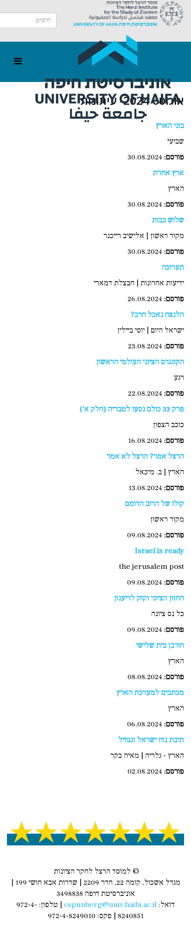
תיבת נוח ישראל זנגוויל (151, 740)
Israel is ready (159, 551)
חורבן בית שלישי (160, 645)
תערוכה (173, 267)
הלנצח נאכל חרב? (157, 314)
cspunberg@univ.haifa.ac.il (110, 905)
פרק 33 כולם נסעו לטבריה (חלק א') (132, 409)
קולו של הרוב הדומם (154, 503)
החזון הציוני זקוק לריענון (149, 598)
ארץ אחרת (168, 173)
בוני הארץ (170, 125)
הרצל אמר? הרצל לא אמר (145, 456)
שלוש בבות (168, 220)
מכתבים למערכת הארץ (150, 692)
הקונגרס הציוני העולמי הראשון (140, 362)
